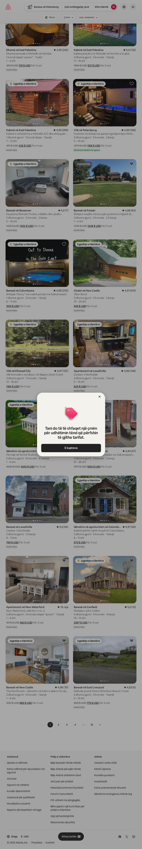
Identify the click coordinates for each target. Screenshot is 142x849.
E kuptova (71, 448)
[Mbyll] (99, 396)
